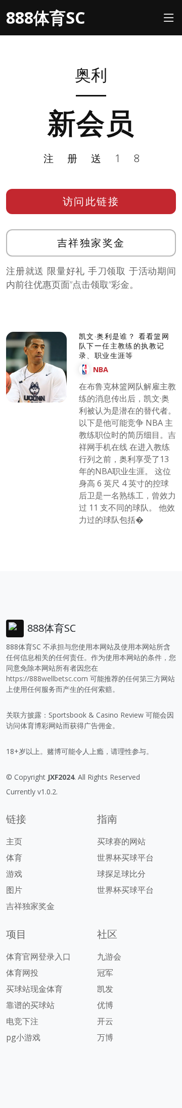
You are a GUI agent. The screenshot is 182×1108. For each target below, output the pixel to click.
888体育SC (45, 17)
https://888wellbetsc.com (47, 678)
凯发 (105, 988)
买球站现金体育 (34, 988)
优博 (105, 1005)
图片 (14, 889)
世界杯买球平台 (125, 857)
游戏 (14, 873)
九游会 (109, 956)
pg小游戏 (23, 1037)
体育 (14, 857)
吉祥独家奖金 (91, 242)
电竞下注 (22, 1021)
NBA (100, 369)
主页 (14, 841)
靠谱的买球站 (30, 1005)
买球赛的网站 (121, 841)
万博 (105, 1037)
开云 (105, 1021)
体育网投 (22, 972)
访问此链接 (91, 201)
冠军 (105, 972)
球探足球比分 (121, 873)
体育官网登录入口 (38, 956)
